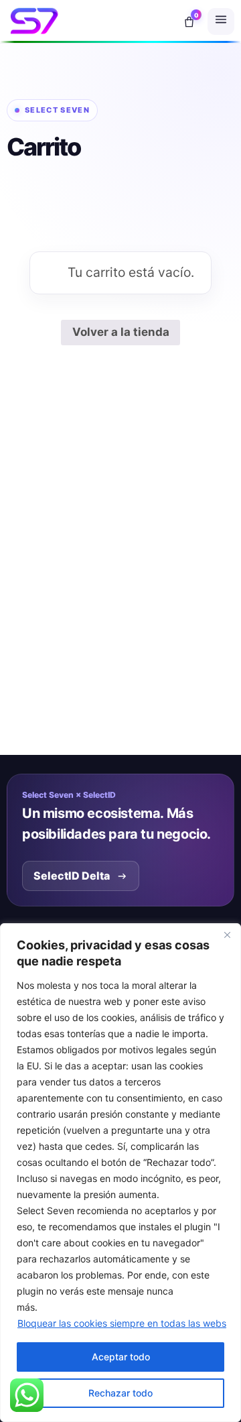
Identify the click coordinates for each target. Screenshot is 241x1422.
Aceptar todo (121, 1356)
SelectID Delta (71, 875)
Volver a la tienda (120, 332)
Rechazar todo (120, 1393)
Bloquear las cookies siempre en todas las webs (121, 1323)
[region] (120, 1172)
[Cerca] (227, 935)
